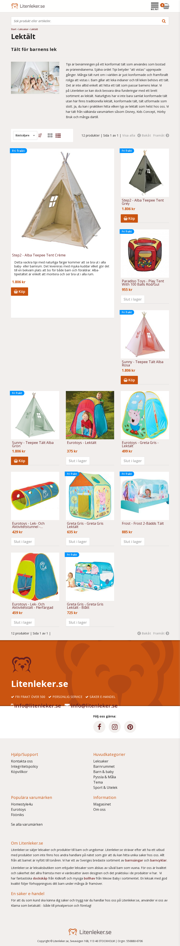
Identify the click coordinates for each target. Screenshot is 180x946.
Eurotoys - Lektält (81, 443)
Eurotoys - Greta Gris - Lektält (140, 444)
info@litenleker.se (37, 705)
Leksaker (100, 761)
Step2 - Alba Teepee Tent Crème (39, 256)
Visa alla (128, 135)
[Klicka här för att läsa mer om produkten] (90, 415)
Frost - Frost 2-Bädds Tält (143, 524)
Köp (21, 291)
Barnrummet (104, 766)
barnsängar (134, 860)
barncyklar (158, 860)
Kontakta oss (22, 761)
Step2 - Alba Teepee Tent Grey (143, 202)
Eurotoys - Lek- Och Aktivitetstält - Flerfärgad (32, 606)
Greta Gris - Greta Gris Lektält (85, 525)
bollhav (90, 878)
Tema (98, 782)
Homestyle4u (22, 804)
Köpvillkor (19, 771)
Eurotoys (18, 809)
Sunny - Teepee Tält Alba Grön (33, 444)
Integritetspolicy (24, 766)
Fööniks (17, 814)
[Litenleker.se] (17, 6)
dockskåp (40, 878)
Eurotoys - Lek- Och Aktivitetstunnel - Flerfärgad (28, 525)
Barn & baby (103, 771)
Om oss (99, 809)
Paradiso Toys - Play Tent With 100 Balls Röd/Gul (143, 282)
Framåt (159, 135)
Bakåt (146, 135)
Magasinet (102, 804)
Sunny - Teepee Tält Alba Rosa (142, 363)
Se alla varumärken (27, 824)
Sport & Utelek (105, 787)
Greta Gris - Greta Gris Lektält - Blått (85, 606)
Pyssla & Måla (104, 777)
